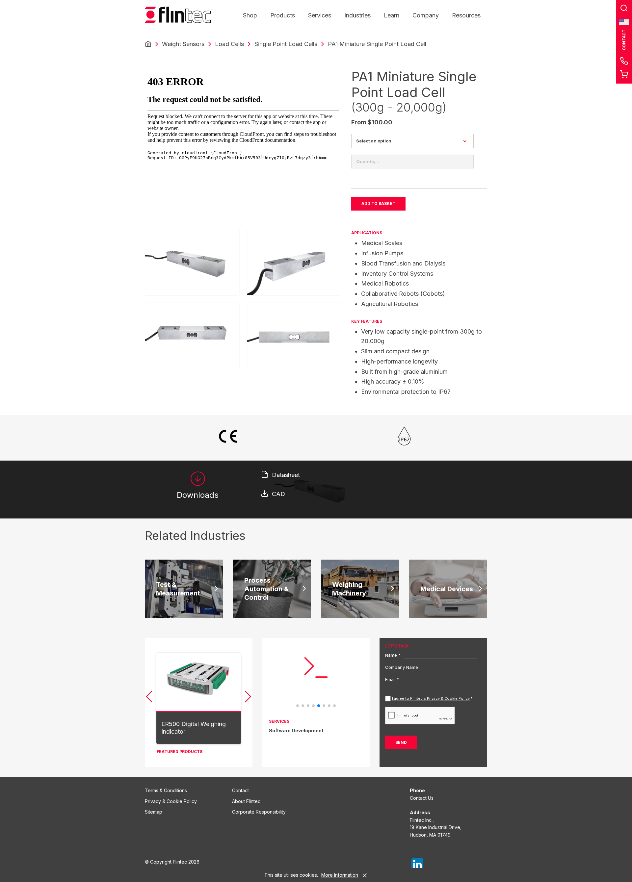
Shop (250, 15)
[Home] (148, 44)
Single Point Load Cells (285, 43)
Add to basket (378, 203)
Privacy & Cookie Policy (171, 801)
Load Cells (229, 43)
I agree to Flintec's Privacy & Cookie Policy (431, 698)
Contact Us (422, 798)
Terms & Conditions (166, 790)
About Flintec (246, 801)
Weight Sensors (183, 43)
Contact (240, 790)
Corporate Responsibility (259, 812)
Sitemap (153, 812)
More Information (339, 875)
